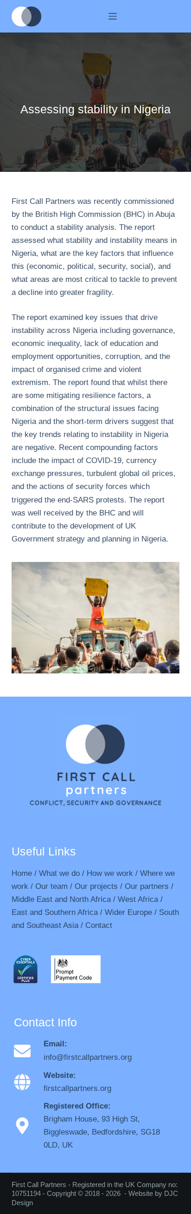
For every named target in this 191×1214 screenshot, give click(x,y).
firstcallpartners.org (77, 1088)
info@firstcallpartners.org (88, 1057)
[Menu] (112, 16)
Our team (51, 886)
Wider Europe (128, 912)
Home (22, 873)
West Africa (138, 899)
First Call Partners (39, 1184)
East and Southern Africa (55, 912)
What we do (59, 873)
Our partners (147, 886)
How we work (110, 873)
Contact (98, 925)
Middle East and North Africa (61, 899)
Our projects (96, 886)
